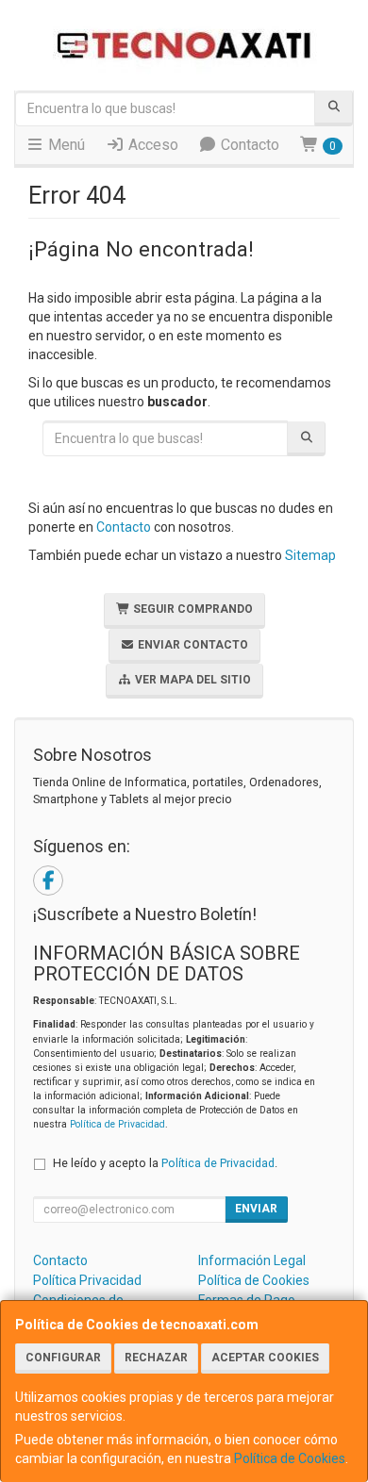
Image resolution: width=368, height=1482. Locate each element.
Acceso (151, 145)
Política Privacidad (87, 1280)
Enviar (256, 1208)
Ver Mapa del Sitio (191, 679)
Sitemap (310, 555)
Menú (64, 145)
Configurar (63, 1357)
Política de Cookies (289, 1458)
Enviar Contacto (191, 644)
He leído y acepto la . (165, 1163)
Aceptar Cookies (265, 1357)
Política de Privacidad (117, 1124)
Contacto (248, 145)
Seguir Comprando (191, 609)
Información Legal (252, 1260)
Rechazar (156, 1357)
